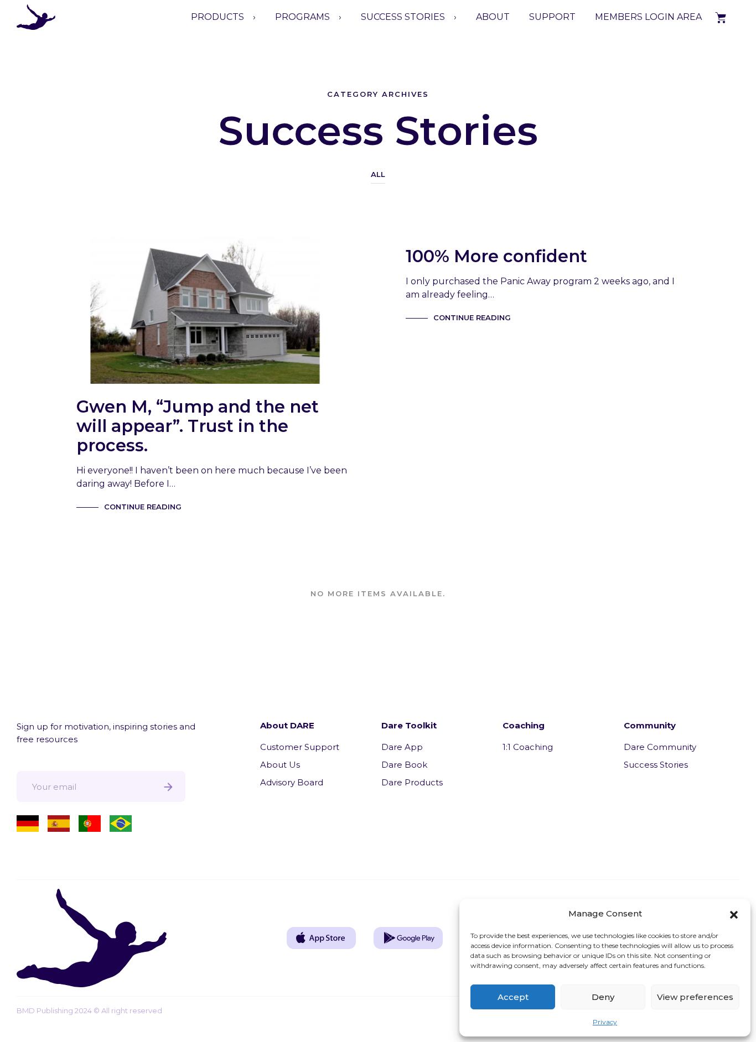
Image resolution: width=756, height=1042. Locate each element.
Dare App (402, 747)
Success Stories (656, 764)
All (378, 174)
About (493, 17)
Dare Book (404, 764)
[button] (733, 913)
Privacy (605, 1022)
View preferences (695, 997)
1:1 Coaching (528, 747)
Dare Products (412, 782)
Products (217, 17)
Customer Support (299, 747)
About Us (280, 764)
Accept (513, 997)
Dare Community (660, 747)
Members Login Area (648, 17)
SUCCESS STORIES (403, 17)
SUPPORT (552, 17)
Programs (302, 17)
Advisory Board (291, 782)
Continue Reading (143, 506)
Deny (603, 997)
